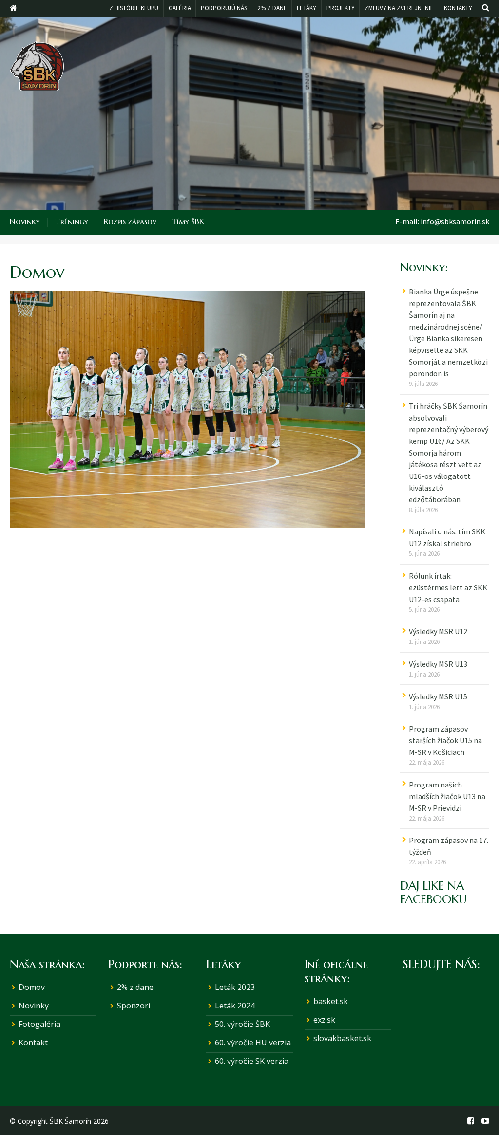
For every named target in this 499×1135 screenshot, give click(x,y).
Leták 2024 (235, 1005)
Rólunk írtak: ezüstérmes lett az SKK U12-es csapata (448, 587)
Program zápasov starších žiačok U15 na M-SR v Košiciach (445, 740)
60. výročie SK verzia (251, 1061)
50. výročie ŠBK (242, 1024)
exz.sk (324, 1019)
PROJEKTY (340, 8)
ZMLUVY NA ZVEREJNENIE (399, 8)
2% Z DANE (272, 8)
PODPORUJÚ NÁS (224, 8)
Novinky (25, 221)
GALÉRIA (180, 8)
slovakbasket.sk (342, 1038)
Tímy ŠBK (188, 221)
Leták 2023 (235, 987)
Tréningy (72, 221)
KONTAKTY (458, 8)
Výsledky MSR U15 (438, 696)
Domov (32, 987)
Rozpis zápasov (130, 221)
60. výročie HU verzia (253, 1042)
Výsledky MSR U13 (438, 664)
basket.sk (330, 1001)
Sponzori (133, 1005)
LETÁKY (306, 8)
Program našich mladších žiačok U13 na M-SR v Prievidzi (447, 796)
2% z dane (135, 987)
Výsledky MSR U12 (438, 631)
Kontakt (33, 1042)
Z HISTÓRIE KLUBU (133, 8)
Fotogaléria (39, 1024)
